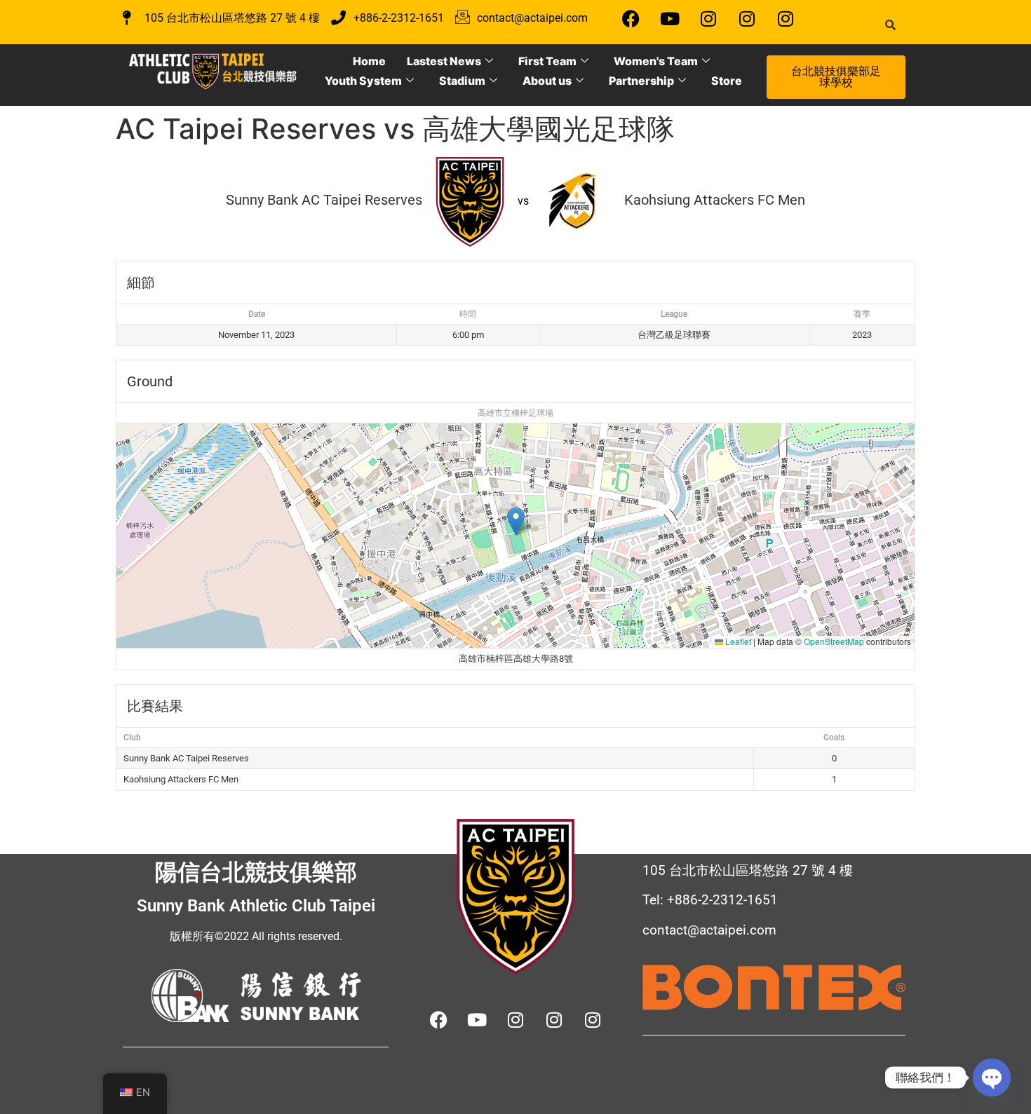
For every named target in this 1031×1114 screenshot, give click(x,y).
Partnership (641, 81)
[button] (516, 521)
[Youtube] (669, 18)
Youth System (363, 81)
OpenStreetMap (834, 641)
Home (369, 61)
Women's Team (656, 61)
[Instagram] (708, 18)
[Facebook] (631, 18)
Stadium (462, 81)
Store (726, 81)
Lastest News (444, 61)
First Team (547, 61)
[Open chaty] (992, 1077)
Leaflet (737, 641)
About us (547, 81)
